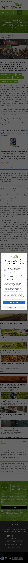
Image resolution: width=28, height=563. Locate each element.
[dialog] (14, 281)
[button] (14, 279)
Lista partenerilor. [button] (16, 289)
